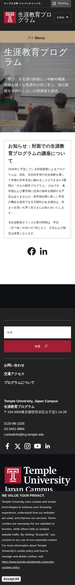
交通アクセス (14, 374)
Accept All (11, 579)
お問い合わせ (14, 365)
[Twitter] (17, 446)
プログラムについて (19, 382)
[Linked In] (47, 446)
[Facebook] (7, 446)
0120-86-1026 (14, 423)
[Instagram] (27, 446)
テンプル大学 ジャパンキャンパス (22, 3)
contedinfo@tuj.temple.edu (24, 434)
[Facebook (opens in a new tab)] (32, 252)
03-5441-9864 (14, 429)
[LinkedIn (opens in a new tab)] (44, 252)
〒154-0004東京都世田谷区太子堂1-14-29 (35, 412)
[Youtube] (37, 446)
